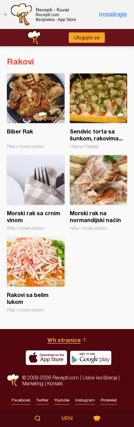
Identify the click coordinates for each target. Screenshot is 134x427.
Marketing (32, 383)
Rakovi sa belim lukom (36, 274)
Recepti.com (13, 380)
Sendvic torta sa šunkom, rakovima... (98, 111)
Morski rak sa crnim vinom (36, 193)
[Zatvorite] (5, 14)
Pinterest (109, 400)
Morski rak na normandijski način (98, 193)
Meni (67, 418)
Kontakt (55, 383)
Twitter (42, 400)
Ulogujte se (87, 37)
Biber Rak (36, 111)
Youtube (61, 400)
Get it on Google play (90, 357)
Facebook (21, 400)
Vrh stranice (64, 340)
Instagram (85, 400)
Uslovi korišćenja (99, 377)
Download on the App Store (46, 357)
